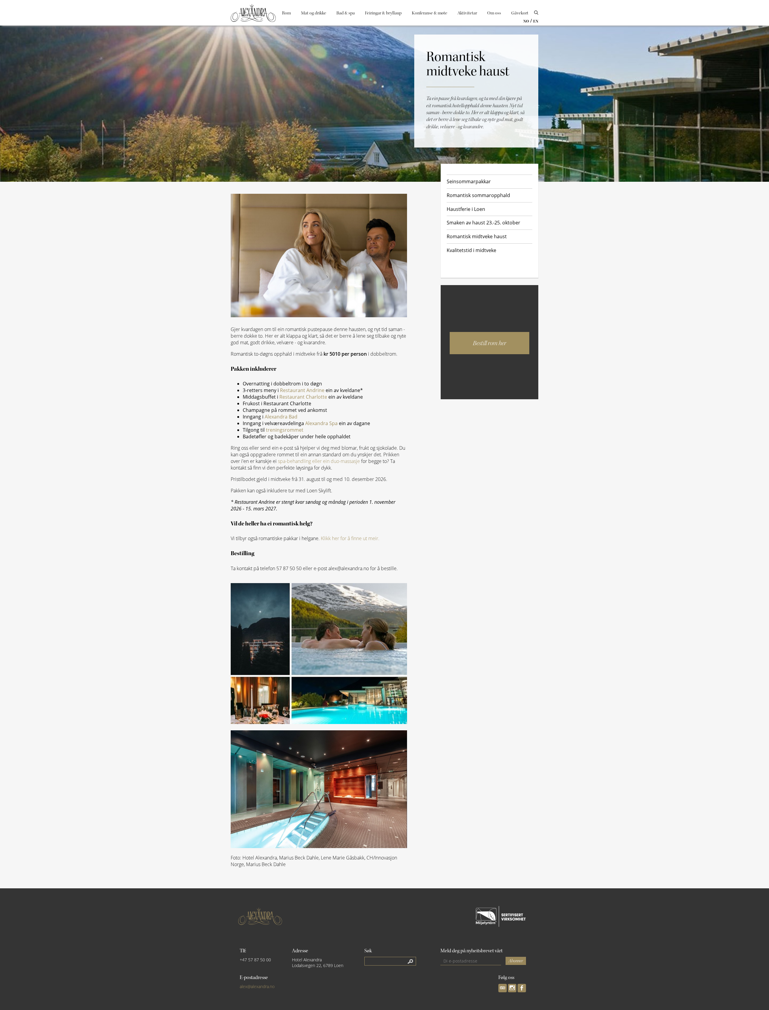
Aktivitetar (467, 13)
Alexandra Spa (321, 423)
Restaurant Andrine (302, 390)
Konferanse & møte (429, 13)
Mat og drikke (313, 13)
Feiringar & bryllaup (383, 13)
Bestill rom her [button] (489, 343)
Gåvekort (519, 13)
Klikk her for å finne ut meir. (350, 538)
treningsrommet (284, 430)
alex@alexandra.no (257, 986)
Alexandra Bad (281, 416)
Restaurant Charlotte (303, 397)
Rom (286, 13)
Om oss (494, 13)
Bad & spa (345, 13)
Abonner (516, 961)
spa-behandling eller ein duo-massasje (319, 461)
